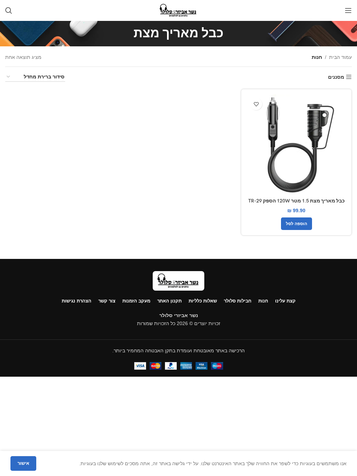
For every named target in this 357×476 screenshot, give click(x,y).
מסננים (336, 77)
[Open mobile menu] (348, 10)
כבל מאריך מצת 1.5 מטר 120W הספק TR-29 (296, 201)
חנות (317, 57)
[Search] (9, 10)
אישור (23, 463)
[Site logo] (178, 10)
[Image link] (178, 280)
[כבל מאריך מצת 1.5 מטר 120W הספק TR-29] (296, 144)
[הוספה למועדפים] (256, 104)
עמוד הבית (340, 57)
